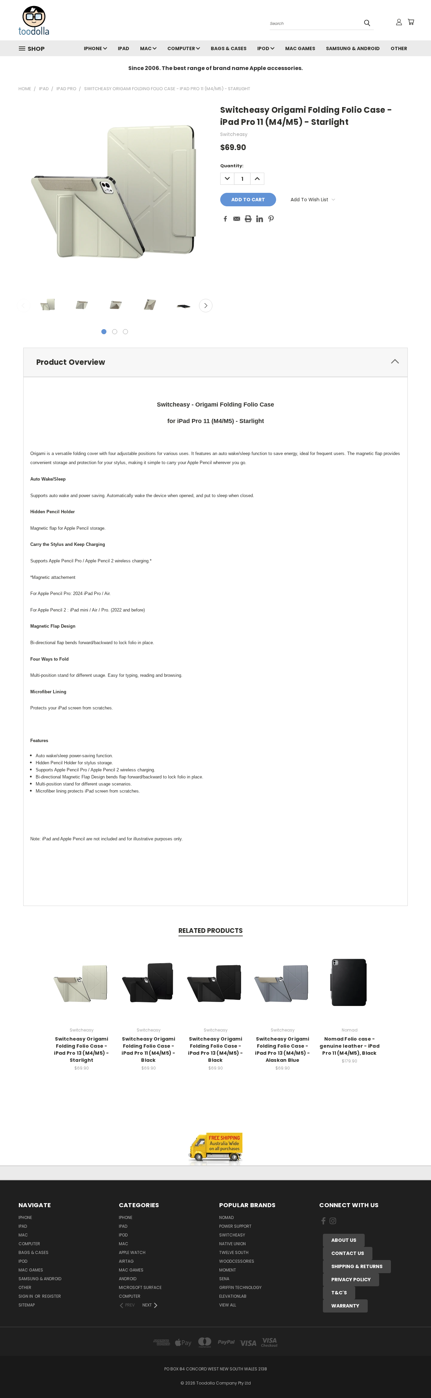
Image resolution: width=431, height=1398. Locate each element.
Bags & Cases (228, 48)
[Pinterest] (271, 218)
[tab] (215, 362)
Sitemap (27, 1305)
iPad (123, 48)
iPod (263, 48)
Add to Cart (81, 987)
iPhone (93, 48)
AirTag (126, 1261)
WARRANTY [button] (345, 1305)
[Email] (236, 218)
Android (127, 1279)
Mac (146, 48)
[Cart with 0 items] (410, 22)
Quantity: (231, 166)
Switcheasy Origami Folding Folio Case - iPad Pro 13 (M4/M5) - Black (215, 1049)
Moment (227, 1270)
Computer (181, 48)
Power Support (235, 1226)
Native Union (232, 1244)
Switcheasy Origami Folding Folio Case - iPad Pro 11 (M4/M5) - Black (148, 1049)
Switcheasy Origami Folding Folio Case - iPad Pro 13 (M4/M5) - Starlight (81, 1049)
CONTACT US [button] (347, 1253)
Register (51, 1296)
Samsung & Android (353, 48)
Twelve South (233, 1252)
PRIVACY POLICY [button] (351, 1279)
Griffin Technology (240, 1287)
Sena (224, 1279)
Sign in (26, 1296)
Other (399, 48)
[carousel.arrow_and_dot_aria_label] (114, 331)
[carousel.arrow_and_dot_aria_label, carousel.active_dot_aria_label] (103, 331)
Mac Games (300, 48)
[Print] (248, 218)
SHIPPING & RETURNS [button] (357, 1266)
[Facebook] (225, 218)
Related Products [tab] (210, 930)
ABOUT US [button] (343, 1240)
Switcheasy (232, 1235)
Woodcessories (236, 1261)
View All (227, 1305)
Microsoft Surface (140, 1287)
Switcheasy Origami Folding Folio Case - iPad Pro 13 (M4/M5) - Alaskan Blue (282, 1049)
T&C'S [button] (339, 1292)
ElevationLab (232, 1296)
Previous (23, 305)
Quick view (81, 975)
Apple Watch (132, 1252)
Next (205, 305)
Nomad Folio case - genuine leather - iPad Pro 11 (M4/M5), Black (349, 1046)
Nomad (226, 1217)
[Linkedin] (259, 218)
